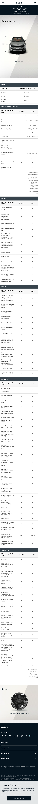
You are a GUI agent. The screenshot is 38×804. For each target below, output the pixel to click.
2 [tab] (19, 61)
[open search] (35, 2)
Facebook (2, 736)
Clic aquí (5, 792)
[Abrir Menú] (3, 2)
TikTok (30, 736)
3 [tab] (22, 61)
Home (5, 766)
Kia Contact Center (18, 736)
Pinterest (22, 736)
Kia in (4, 732)
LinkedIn (26, 736)
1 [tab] (16, 61)
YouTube (10, 736)
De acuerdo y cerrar (19, 798)
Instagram (6, 736)
